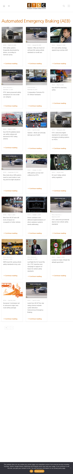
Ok (31, 471)
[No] (71, 468)
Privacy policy (39, 471)
